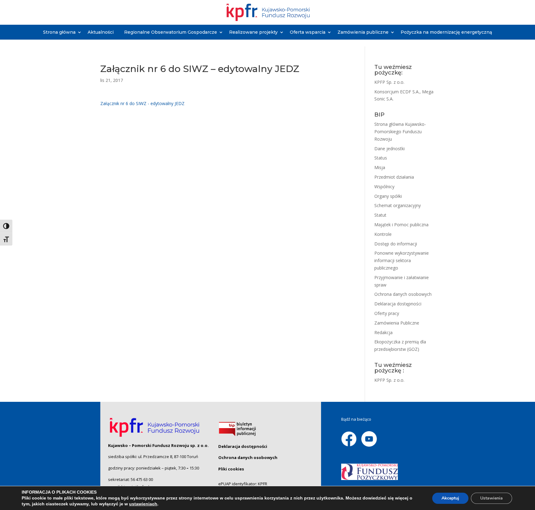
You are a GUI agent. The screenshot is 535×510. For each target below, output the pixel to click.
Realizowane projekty (253, 32)
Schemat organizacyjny (397, 205)
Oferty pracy (386, 313)
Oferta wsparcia (307, 32)
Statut (380, 215)
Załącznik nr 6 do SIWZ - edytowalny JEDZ (142, 103)
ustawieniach (143, 503)
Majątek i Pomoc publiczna (401, 224)
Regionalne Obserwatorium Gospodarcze (170, 32)
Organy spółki (388, 196)
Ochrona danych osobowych (403, 294)
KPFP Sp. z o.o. (389, 82)
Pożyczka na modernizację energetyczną (446, 32)
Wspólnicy (384, 186)
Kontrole (383, 234)
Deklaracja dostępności (397, 304)
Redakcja (383, 332)
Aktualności (101, 32)
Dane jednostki (389, 148)
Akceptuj (450, 498)
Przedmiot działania (394, 177)
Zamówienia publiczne (363, 32)
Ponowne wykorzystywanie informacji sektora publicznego (401, 260)
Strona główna (59, 32)
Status (380, 158)
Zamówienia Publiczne (396, 323)
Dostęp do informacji (395, 244)
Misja (379, 167)
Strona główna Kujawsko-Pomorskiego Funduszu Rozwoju (400, 131)
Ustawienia (491, 498)
